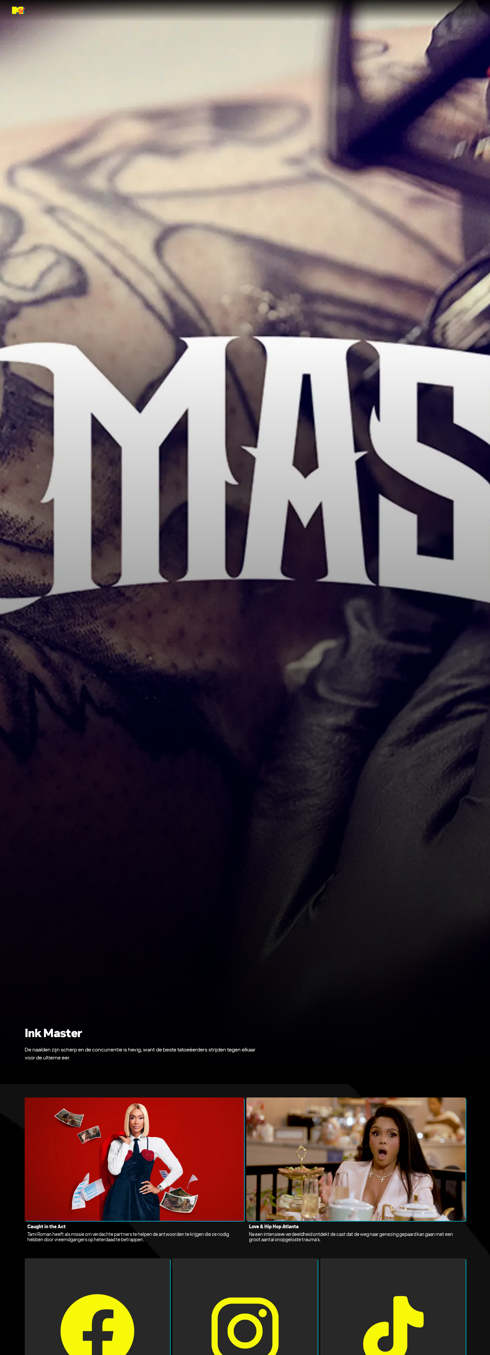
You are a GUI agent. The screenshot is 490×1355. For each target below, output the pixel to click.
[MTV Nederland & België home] (18, 11)
